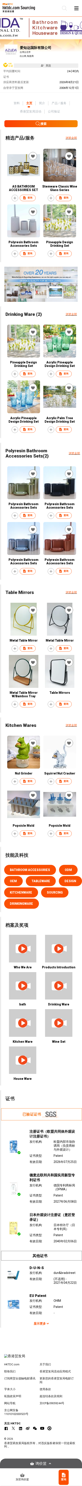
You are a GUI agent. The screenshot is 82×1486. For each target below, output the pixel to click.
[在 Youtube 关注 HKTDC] (42, 1428)
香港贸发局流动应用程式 (55, 1371)
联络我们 (10, 1371)
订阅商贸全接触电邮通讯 (19, 1378)
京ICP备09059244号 (52, 1403)
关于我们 (45, 1364)
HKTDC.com (11, 1364)
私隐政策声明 (12, 1396)
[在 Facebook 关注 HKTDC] (6, 1428)
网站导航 (10, 1403)
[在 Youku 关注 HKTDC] (49, 1428)
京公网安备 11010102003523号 (16, 1412)
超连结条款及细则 (51, 1396)
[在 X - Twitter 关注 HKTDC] (13, 1428)
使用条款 (45, 1389)
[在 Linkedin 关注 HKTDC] (21, 1428)
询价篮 (41, 1463)
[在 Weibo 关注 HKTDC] (28, 1428)
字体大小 (10, 1389)
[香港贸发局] (41, 1358)
